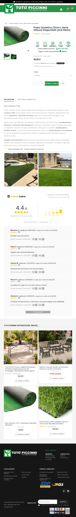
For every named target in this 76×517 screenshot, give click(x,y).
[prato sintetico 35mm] (55, 402)
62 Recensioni (46, 34)
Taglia (36, 72)
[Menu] (72, 8)
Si (35, 239)
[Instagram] (68, 491)
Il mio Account (26, 472)
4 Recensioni (16, 374)
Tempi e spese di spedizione (45, 479)
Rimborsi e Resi (62, 472)
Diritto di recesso (62, 475)
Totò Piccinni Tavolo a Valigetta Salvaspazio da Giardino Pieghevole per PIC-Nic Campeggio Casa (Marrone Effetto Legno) (20, 369)
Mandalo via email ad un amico (43, 66)
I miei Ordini (25, 475)
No (41, 239)
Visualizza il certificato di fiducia (58, 194)
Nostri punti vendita (63, 477)
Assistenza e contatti (10, 476)
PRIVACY (66, 505)
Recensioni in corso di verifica (57, 197)
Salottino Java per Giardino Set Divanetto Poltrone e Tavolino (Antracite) (53, 368)
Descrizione (9, 99)
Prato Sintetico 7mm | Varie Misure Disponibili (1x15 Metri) (20, 424)
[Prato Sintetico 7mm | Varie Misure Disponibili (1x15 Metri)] (21, 403)
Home (6, 23)
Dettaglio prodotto (27, 99)
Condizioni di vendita (46, 472)
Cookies (6, 480)
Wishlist (24, 477)
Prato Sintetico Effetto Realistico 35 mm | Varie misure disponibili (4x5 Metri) (53, 423)
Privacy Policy (8, 478)
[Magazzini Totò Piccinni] (25, 8)
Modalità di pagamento (43, 475)
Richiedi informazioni (64, 457)
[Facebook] (64, 491)
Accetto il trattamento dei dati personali (55, 505)
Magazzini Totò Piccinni (9, 472)
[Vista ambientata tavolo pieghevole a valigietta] (21, 347)
